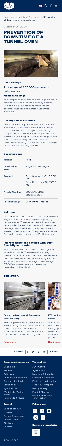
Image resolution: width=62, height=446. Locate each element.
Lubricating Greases (37, 202)
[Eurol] (9, 6)
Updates (22, 17)
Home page (10, 17)
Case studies (35, 17)
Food (28, 160)
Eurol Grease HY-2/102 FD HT (21, 216)
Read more (10, 342)
